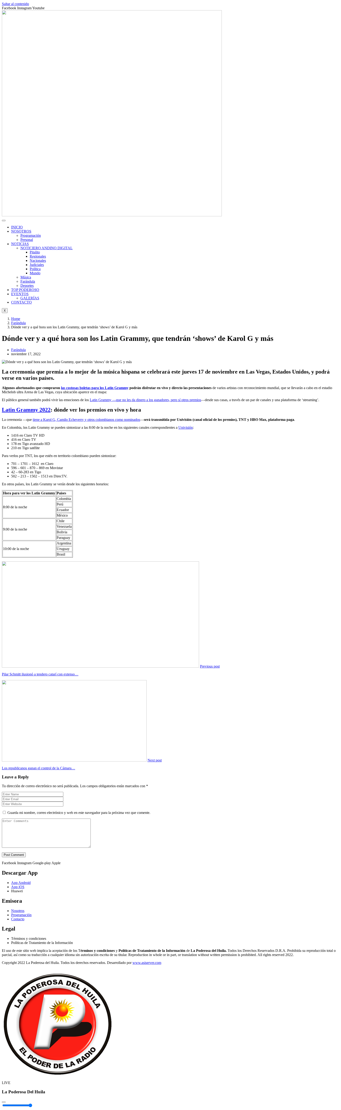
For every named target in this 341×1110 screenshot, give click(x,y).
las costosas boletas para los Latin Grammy (95, 388)
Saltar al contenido (15, 4)
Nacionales (38, 260)
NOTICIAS (20, 244)
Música (25, 277)
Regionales (38, 256)
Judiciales (37, 265)
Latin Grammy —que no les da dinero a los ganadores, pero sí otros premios (145, 400)
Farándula (27, 281)
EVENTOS (20, 294)
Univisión (185, 427)
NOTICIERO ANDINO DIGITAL (46, 248)
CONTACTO (21, 302)
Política (35, 269)
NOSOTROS (21, 231)
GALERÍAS (29, 298)
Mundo (35, 273)
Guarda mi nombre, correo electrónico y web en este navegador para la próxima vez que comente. (78, 813)
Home (15, 319)
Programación (30, 235)
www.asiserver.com (146, 963)
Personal (26, 240)
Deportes (27, 286)
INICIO (17, 227)
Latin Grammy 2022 (26, 410)
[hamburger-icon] (4, 220)
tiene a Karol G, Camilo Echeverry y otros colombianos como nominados (86, 420)
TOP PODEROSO (25, 290)
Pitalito (35, 252)
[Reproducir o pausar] (4, 1102)
